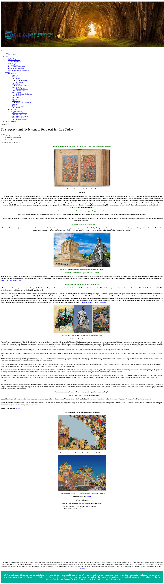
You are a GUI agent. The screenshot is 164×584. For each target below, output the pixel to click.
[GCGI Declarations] (21, 111)
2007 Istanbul (16, 97)
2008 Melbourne (17, 96)
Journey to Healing (10, 121)
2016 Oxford (16, 77)
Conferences (12, 73)
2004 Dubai (15, 104)
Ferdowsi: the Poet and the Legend (11, 280)
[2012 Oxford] (20, 87)
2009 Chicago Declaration (24, 94)
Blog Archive (12, 55)
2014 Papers (19, 82)
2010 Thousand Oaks (18, 90)
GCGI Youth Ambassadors (16, 68)
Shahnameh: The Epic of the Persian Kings (79, 370)
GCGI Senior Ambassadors (16, 66)
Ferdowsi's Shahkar (72, 395)
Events (7, 72)
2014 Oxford (16, 78)
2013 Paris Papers (21, 85)
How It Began (12, 63)
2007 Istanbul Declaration (20, 116)
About (6, 56)
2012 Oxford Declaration (19, 119)
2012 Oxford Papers (22, 89)
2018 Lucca (15, 75)
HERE (17, 408)
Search (3, 124)
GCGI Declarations (14, 111)
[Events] (9, 72)
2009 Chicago (16, 92)
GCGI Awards (12, 109)
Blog (6, 53)
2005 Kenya (16, 101)
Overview (11, 58)
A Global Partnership (14, 61)
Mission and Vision (14, 60)
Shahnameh (18, 353)
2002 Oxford (16, 107)
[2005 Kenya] (20, 101)
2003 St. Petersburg (18, 106)
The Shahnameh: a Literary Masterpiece (94, 302)
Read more (82, 568)
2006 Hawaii (16, 99)
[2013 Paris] (19, 84)
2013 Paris (15, 84)
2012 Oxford (16, 87)
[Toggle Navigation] (1, 50)
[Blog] (8, 53)
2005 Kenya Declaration (23, 102)
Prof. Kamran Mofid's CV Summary (19, 70)
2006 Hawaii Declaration (19, 114)
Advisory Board (13, 65)
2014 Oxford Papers (22, 80)
